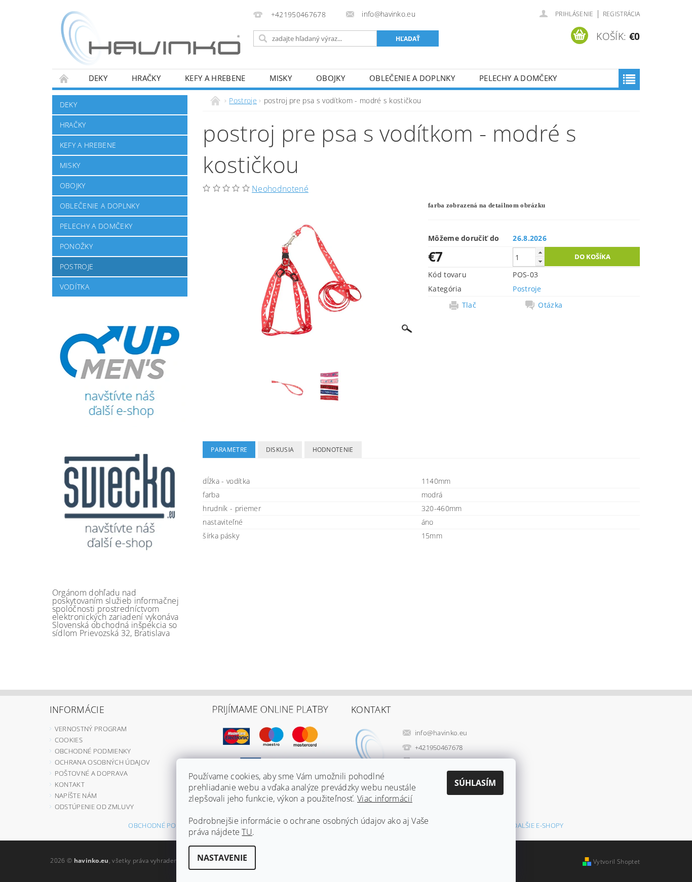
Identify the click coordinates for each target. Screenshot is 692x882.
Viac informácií (384, 798)
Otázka (550, 305)
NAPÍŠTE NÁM (76, 795)
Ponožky (76, 246)
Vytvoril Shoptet (616, 861)
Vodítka (74, 286)
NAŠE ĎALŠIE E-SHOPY (529, 826)
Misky (281, 78)
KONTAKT (70, 784)
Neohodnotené (280, 188)
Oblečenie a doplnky (412, 78)
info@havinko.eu (441, 732)
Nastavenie (222, 857)
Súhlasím (475, 782)
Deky (98, 78)
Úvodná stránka (64, 78)
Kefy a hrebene (215, 78)
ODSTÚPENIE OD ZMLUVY (94, 806)
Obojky (330, 78)
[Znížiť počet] (540, 261)
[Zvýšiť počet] (540, 252)
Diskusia (280, 449)
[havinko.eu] (151, 39)
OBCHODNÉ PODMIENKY (93, 750)
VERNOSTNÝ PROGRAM (91, 728)
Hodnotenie (333, 449)
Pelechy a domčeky (518, 78)
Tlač (469, 305)
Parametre (229, 449)
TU (247, 831)
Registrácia (621, 14)
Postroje (77, 266)
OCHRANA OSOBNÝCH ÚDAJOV (102, 762)
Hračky (146, 78)
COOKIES (69, 739)
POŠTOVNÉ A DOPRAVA (91, 773)
